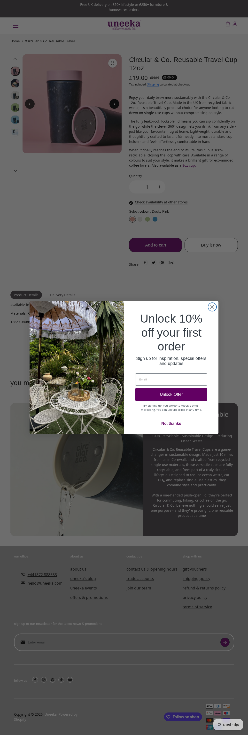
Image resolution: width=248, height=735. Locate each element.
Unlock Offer (171, 394)
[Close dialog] (212, 307)
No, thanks (171, 423)
